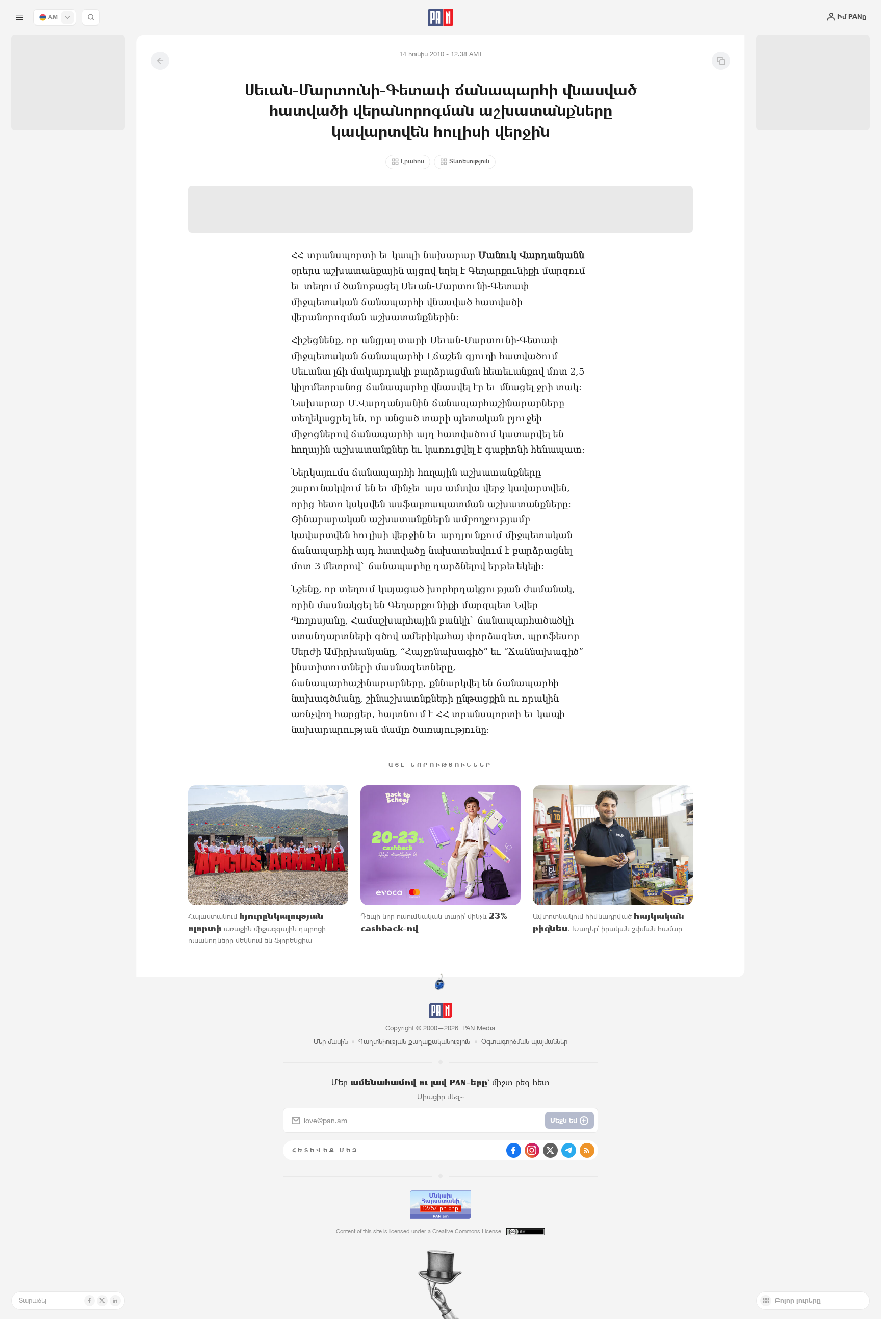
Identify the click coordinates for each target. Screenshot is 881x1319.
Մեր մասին (331, 1042)
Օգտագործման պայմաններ (524, 1042)
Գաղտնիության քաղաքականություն (414, 1042)
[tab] (553, 300)
